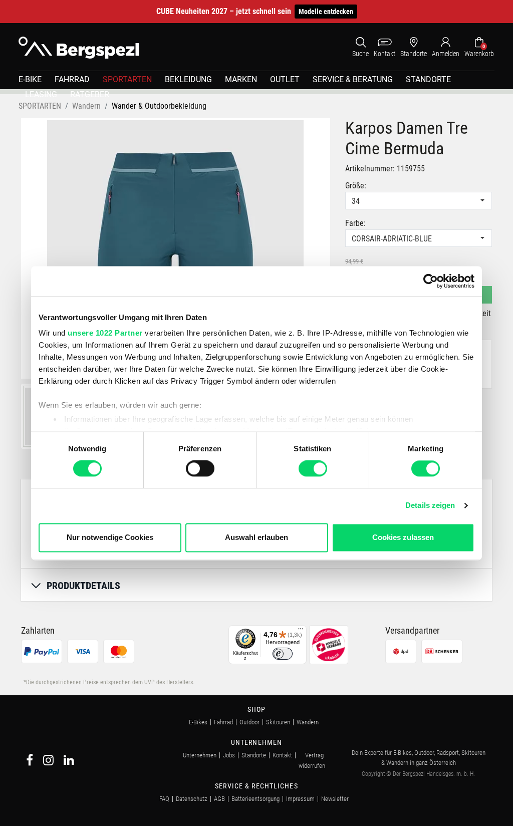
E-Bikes (198, 722)
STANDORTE (428, 79)
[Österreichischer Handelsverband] (328, 644)
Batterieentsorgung (255, 798)
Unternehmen (199, 755)
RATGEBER (89, 94)
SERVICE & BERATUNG (353, 79)
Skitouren (278, 722)
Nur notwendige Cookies (110, 537)
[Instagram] (48, 761)
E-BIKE (30, 79)
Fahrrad (223, 722)
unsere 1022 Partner (105, 333)
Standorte (253, 755)
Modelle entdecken (326, 12)
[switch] (200, 469)
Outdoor (249, 722)
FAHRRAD (72, 79)
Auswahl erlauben (256, 537)
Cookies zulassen (403, 537)
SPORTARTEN (127, 79)
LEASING (41, 94)
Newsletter (335, 798)
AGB (219, 798)
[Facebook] (29, 761)
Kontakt (282, 755)
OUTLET (285, 79)
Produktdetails (83, 586)
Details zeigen (430, 505)
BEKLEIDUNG (188, 79)
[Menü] (301, 631)
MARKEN (241, 79)
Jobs (229, 755)
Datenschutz (191, 798)
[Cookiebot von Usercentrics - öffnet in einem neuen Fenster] (430, 281)
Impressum (300, 798)
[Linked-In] (69, 761)
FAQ (164, 798)
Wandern (308, 722)
